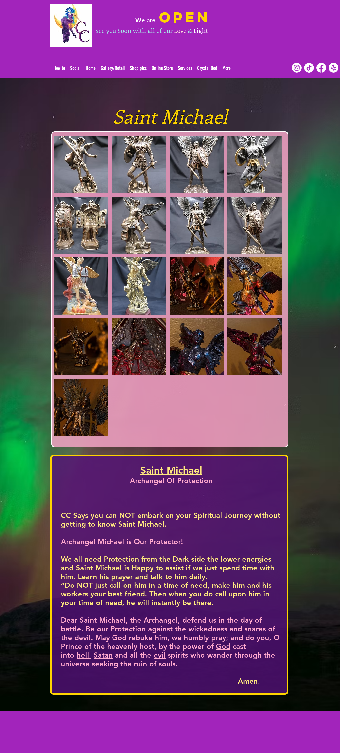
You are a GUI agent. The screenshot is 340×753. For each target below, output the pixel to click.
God (119, 637)
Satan (103, 655)
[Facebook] (321, 68)
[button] (81, 164)
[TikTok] (309, 68)
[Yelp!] (333, 68)
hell (84, 655)
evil (160, 655)
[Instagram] (297, 68)
